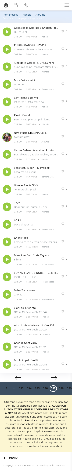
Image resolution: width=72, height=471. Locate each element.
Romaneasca (10, 15)
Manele (27, 15)
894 (29, 388)
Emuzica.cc (30, 466)
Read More (36, 32)
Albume (40, 15)
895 (37, 388)
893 (21, 388)
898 (61, 388)
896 (45, 388)
